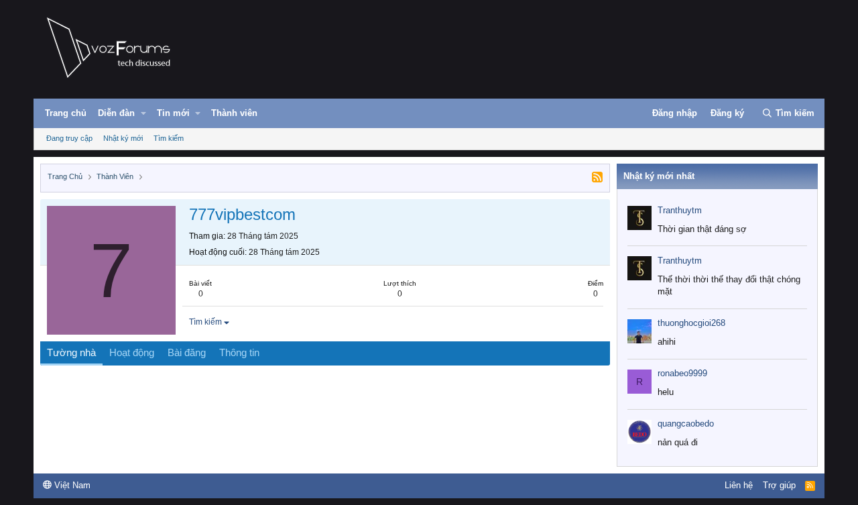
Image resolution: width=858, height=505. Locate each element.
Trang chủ (65, 113)
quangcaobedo (686, 423)
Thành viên (234, 113)
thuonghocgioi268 (691, 323)
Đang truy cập (69, 138)
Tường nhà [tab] (71, 352)
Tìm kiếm (169, 138)
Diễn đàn (116, 113)
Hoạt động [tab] (131, 352)
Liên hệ (739, 485)
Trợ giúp (779, 485)
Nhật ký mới (123, 138)
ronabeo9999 (682, 373)
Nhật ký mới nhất (658, 176)
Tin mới (173, 113)
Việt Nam (71, 485)
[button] (143, 113)
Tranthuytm (680, 210)
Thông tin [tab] (239, 352)
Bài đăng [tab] (187, 352)
